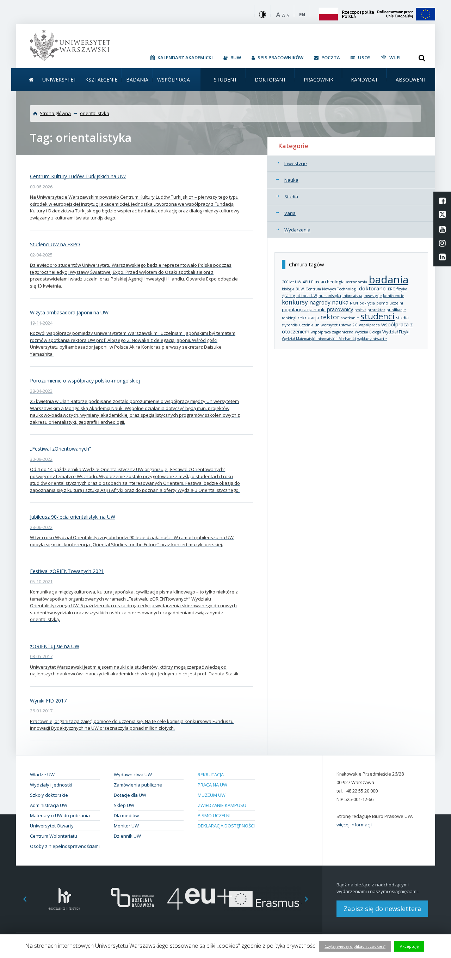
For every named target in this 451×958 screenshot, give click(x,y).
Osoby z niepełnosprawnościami (65, 846)
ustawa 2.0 (348, 325)
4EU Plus (311, 281)
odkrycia (367, 303)
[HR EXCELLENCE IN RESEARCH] (64, 899)
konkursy (295, 302)
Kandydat (364, 79)
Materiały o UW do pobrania (60, 815)
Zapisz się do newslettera (382, 908)
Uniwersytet (59, 79)
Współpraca (173, 79)
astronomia (356, 281)
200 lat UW (291, 281)
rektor (330, 317)
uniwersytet (326, 324)
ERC (391, 289)
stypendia (290, 325)
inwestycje (373, 295)
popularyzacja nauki (304, 309)
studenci (377, 316)
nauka (340, 302)
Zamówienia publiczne (138, 785)
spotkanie (350, 317)
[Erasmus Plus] (268, 899)
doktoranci (373, 288)
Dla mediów (126, 815)
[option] (64, 899)
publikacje (396, 309)
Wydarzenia (297, 230)
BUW (300, 289)
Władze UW (42, 774)
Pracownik (318, 79)
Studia (291, 196)
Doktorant (270, 79)
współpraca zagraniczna (332, 332)
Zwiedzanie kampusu (222, 805)
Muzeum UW (212, 795)
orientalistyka (94, 113)
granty (288, 296)
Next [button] (310, 899)
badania (388, 279)
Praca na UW (212, 785)
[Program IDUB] (132, 899)
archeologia (333, 282)
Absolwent (411, 79)
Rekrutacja (211, 774)
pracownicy (340, 309)
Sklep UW (124, 805)
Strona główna (55, 113)
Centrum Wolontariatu (53, 836)
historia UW (306, 295)
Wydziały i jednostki (51, 785)
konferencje (393, 295)
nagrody (319, 302)
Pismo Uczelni (214, 815)
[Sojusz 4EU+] (200, 899)
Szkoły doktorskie (49, 795)
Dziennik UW (127, 836)
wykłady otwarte (372, 338)
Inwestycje (295, 163)
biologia (288, 289)
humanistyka (330, 295)
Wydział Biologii (368, 332)
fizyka (401, 288)
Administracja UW (48, 805)
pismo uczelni (389, 303)
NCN (354, 303)
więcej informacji (354, 824)
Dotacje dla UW (130, 795)
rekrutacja (308, 317)
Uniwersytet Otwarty (52, 826)
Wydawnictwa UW (133, 774)
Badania (137, 79)
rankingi (289, 317)
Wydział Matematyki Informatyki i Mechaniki (319, 338)
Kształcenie (101, 79)
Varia (290, 213)
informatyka (352, 295)
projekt (360, 309)
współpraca (369, 325)
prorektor (376, 309)
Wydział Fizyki (395, 332)
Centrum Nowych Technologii (331, 289)
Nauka (291, 180)
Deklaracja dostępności (226, 826)
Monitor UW (126, 826)
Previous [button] (21, 899)
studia (402, 318)
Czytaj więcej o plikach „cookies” (355, 946)
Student (225, 79)
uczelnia (306, 325)
